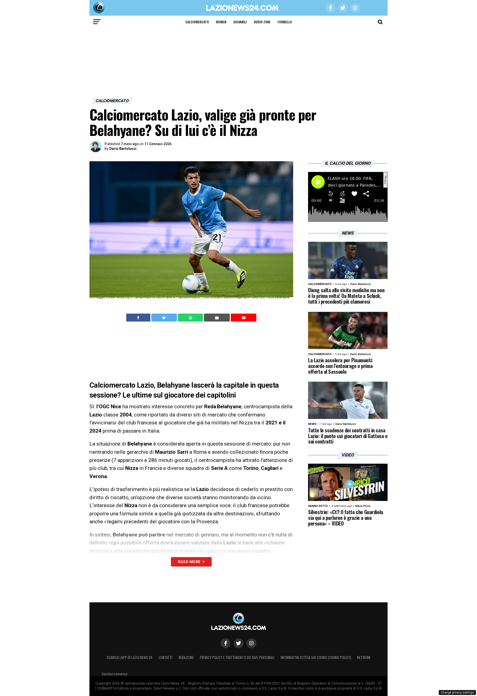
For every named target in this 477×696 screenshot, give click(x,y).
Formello (285, 21)
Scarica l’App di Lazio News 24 (130, 657)
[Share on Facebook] (139, 318)
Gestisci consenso (114, 673)
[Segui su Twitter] (238, 643)
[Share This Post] (191, 318)
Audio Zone (262, 21)
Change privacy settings (457, 692)
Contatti (166, 657)
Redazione (186, 657)
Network (363, 657)
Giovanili (240, 21)
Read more (189, 562)
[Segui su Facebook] (226, 643)
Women (221, 21)
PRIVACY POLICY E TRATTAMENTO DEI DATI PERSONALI (237, 657)
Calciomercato (197, 21)
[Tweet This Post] (164, 318)
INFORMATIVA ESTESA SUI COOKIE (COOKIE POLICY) (315, 657)
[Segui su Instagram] (251, 643)
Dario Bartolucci (122, 149)
